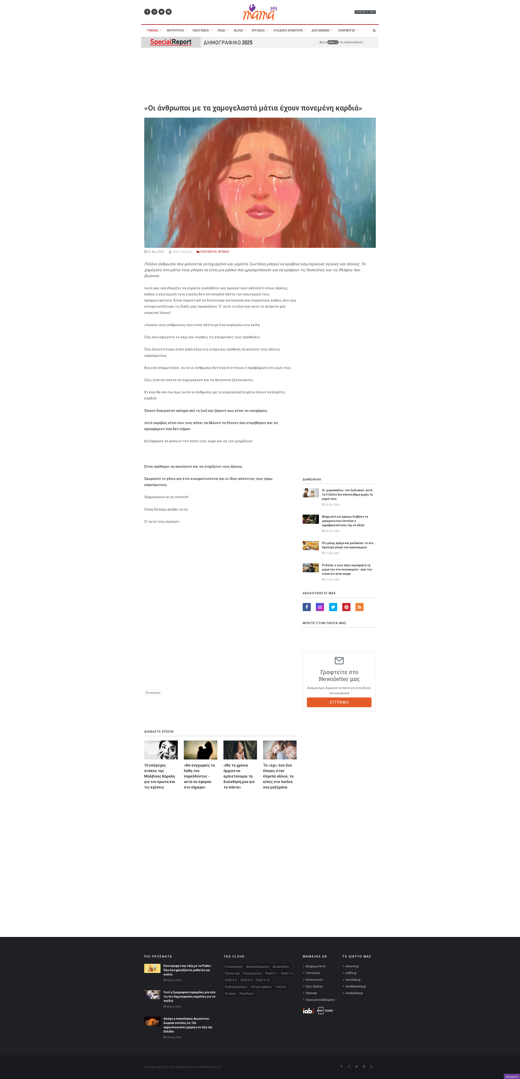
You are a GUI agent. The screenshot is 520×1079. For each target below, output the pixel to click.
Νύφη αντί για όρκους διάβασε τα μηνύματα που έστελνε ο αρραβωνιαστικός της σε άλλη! (345, 521)
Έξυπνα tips (232, 973)
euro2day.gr (353, 979)
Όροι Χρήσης (314, 986)
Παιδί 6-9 (246, 980)
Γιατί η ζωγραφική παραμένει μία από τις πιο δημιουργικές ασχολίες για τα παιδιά (190, 996)
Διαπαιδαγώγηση (258, 966)
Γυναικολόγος (234, 966)
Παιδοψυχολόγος (236, 986)
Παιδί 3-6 (231, 980)
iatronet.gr (352, 966)
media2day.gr (354, 993)
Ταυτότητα (313, 973)
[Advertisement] (220, 839)
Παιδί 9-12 (263, 980)
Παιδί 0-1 (271, 973)
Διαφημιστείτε (315, 966)
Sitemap (311, 993)
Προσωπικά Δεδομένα (320, 999)
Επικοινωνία (314, 979)
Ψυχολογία (153, 693)
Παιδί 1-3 (287, 973)
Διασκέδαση (281, 966)
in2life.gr (351, 973)
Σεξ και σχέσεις (261, 986)
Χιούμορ (230, 993)
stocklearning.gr (356, 986)
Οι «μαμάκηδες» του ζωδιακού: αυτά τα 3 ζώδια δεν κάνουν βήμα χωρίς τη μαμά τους (347, 494)
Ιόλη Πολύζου (182, 252)
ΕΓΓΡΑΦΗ (339, 702)
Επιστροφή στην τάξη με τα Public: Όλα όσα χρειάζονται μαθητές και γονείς (187, 970)
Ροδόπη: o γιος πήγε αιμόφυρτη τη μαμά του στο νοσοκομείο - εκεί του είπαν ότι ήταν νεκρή (347, 569)
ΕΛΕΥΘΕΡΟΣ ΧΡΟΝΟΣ (215, 252)
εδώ (331, 42)
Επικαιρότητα (253, 973)
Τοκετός (280, 986)
